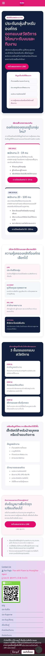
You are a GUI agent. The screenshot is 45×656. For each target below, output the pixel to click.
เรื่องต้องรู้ (5, 625)
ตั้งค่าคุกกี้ (15, 652)
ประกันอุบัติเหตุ (7, 619)
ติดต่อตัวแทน (7, 635)
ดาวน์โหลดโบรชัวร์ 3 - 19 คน (22, 179)
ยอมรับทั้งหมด (28, 652)
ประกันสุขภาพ (7, 614)
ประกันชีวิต (6, 609)
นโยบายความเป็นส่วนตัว (30, 645)
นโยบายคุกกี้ (11, 647)
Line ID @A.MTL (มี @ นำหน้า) (15, 578)
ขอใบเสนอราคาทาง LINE (17, 66)
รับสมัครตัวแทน (8, 630)
